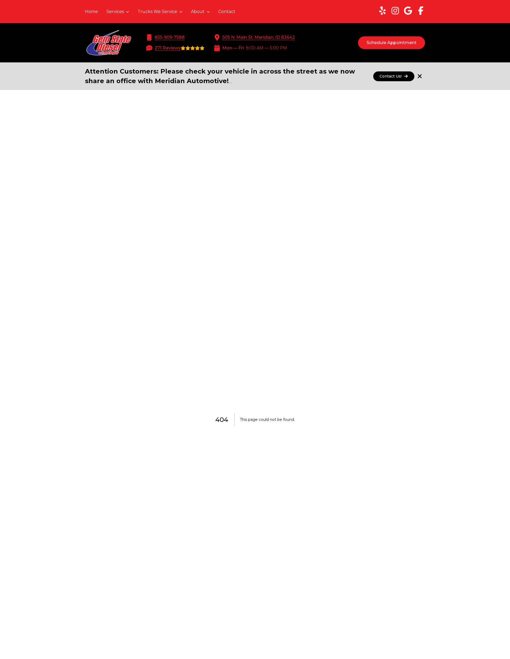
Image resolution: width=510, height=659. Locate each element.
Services (115, 11)
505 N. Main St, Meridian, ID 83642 (258, 37)
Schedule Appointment (391, 42)
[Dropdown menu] (127, 11)
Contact (226, 11)
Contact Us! (391, 76)
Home (91, 11)
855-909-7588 (170, 37)
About (198, 11)
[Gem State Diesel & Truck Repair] (109, 42)
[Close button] (419, 76)
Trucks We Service (157, 11)
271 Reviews (168, 47)
